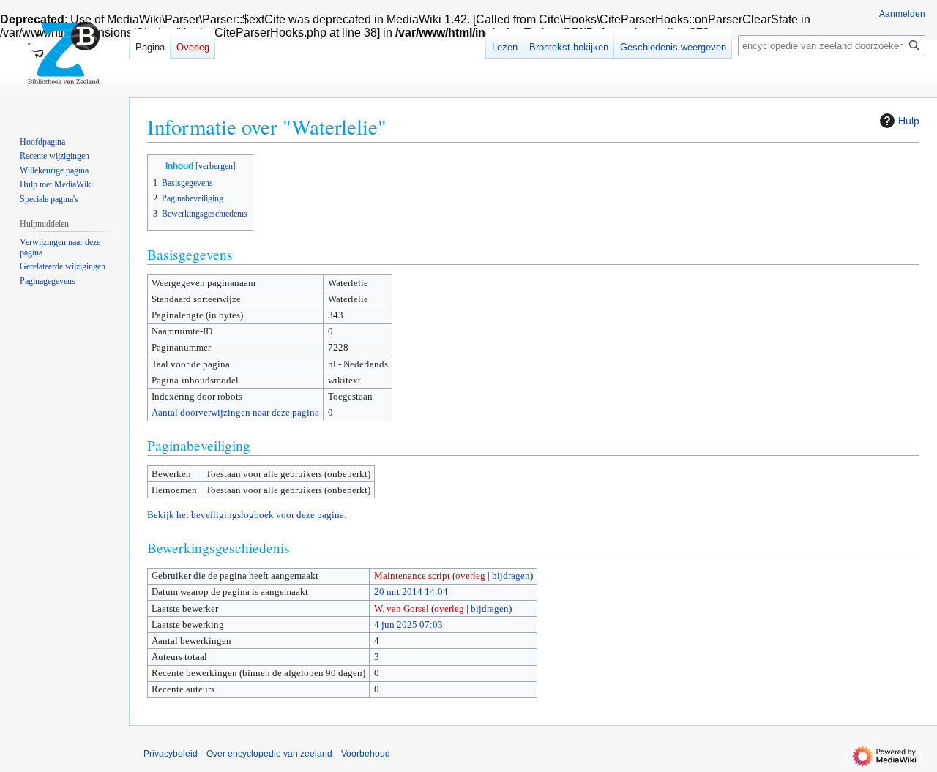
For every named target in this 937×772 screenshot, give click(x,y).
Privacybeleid (170, 754)
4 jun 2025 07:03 (408, 624)
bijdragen (511, 575)
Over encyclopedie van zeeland (269, 754)
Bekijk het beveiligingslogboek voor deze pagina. (246, 514)
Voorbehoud (365, 754)
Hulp (908, 121)
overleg (470, 575)
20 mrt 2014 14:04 (411, 591)
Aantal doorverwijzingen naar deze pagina (235, 412)
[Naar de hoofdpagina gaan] (64, 58)
